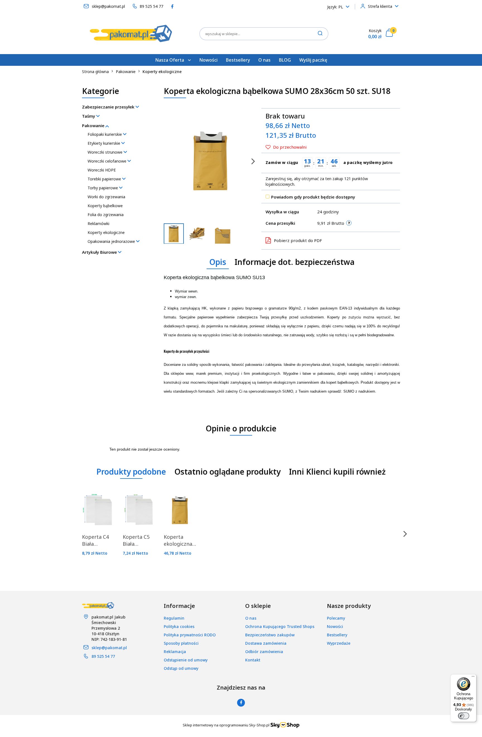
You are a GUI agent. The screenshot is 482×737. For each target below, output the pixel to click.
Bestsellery (238, 60)
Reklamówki (98, 223)
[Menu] (473, 677)
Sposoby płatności (181, 643)
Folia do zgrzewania (106, 214)
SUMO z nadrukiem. (359, 391)
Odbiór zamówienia (264, 651)
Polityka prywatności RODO (190, 634)
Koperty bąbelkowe (105, 205)
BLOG (285, 60)
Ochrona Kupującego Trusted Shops (279, 626)
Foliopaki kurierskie (105, 134)
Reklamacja (175, 651)
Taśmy (89, 116)
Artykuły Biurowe (100, 252)
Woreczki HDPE (102, 170)
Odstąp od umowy (181, 668)
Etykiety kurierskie (104, 143)
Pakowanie (93, 125)
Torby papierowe (103, 187)
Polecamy (336, 618)
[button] (179, 606)
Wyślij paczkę (313, 60)
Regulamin (174, 618)
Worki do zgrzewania (106, 196)
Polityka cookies (179, 626)
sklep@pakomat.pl (109, 647)
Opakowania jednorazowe (112, 241)
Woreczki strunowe (106, 152)
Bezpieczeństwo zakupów (270, 634)
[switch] (463, 715)
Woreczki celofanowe (107, 161)
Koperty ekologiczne (106, 232)
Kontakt (252, 660)
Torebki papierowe (105, 179)
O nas (264, 60)
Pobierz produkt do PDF (298, 240)
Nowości (208, 60)
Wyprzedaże (338, 643)
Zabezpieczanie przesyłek (109, 107)
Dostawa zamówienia (265, 643)
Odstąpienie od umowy (186, 660)
